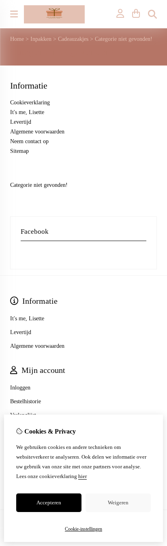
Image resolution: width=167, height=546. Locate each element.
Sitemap (19, 151)
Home (17, 39)
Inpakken (40, 39)
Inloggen (20, 388)
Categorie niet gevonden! (123, 39)
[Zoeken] (152, 14)
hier (82, 476)
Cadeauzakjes (73, 39)
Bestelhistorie (25, 401)
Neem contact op (29, 141)
